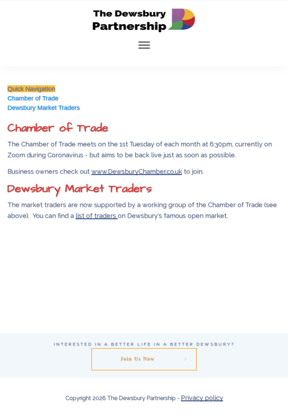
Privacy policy (202, 397)
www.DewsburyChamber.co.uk (136, 171)
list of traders (97, 215)
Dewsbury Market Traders (43, 107)
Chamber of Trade (32, 98)
